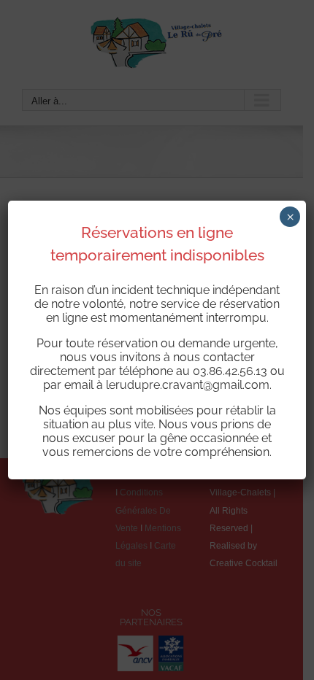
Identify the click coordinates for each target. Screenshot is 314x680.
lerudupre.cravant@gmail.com (187, 385)
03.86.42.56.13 (230, 371)
